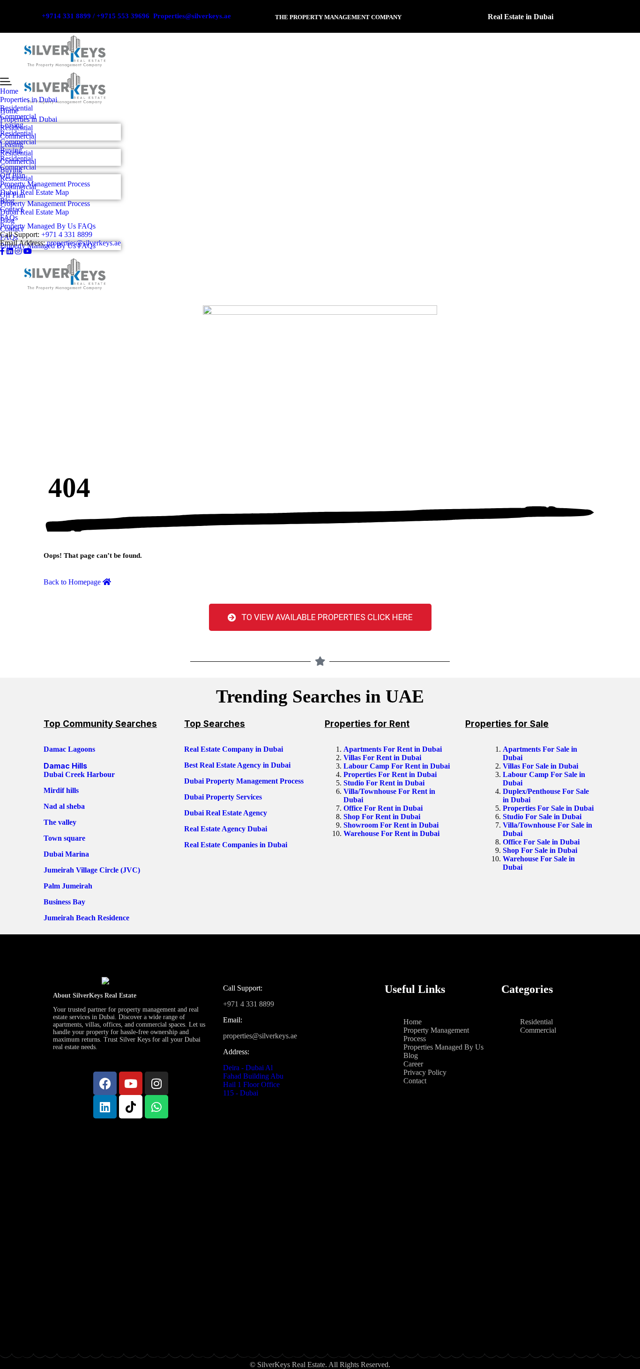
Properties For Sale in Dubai (549, 808)
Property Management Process (45, 184)
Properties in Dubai (28, 100)
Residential (16, 108)
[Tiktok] (130, 1106)
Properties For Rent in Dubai (391, 774)
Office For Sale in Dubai (542, 842)
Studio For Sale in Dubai (543, 817)
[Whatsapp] (156, 1106)
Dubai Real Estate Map (34, 192)
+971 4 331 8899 (66, 234)
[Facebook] (105, 1083)
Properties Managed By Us (443, 1047)
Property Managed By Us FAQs (48, 226)
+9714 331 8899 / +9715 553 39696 (95, 16)
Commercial (18, 116)
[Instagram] (156, 1083)
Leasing (11, 125)
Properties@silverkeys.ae (192, 16)
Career (413, 1064)
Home (9, 91)
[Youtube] (130, 1083)
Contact (11, 209)
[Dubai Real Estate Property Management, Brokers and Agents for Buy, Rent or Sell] (65, 51)
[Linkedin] (105, 1106)
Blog (7, 201)
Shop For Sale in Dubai (541, 850)
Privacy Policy (425, 1072)
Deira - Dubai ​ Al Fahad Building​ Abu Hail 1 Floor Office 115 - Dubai (253, 1080)
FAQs (9, 218)
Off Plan (12, 175)
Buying (11, 150)
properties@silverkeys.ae (84, 243)
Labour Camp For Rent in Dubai (397, 766)
